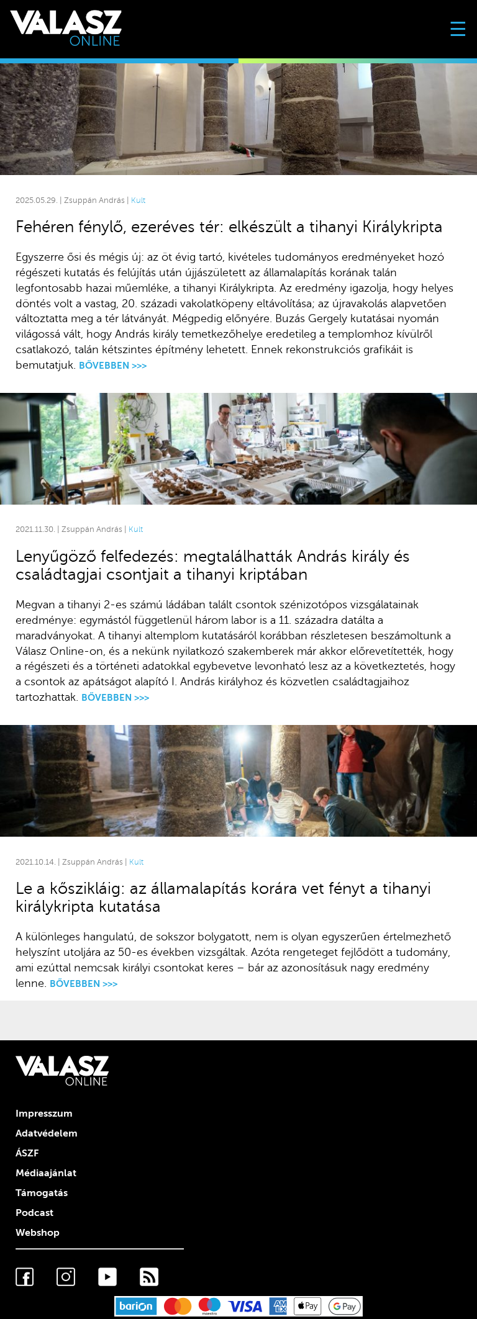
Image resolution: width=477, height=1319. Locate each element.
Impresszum (44, 1113)
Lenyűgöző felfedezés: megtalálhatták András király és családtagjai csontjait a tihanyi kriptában (213, 565)
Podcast (34, 1212)
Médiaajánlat (46, 1173)
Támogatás (42, 1193)
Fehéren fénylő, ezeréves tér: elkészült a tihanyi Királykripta (229, 227)
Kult (138, 200)
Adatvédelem (47, 1133)
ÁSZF (27, 1153)
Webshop (38, 1232)
